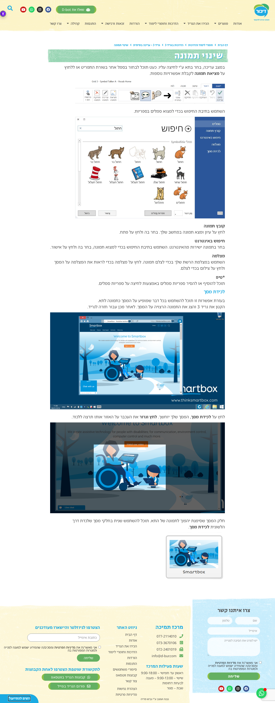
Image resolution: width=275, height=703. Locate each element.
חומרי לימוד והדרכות (200, 45)
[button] (11, 9)
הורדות (134, 23)
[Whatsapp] (32, 10)
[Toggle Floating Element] (261, 693)
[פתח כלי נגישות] (3, 14)
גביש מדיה (146, 699)
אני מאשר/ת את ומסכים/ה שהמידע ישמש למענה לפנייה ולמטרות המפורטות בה (233, 665)
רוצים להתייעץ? (19, 698)
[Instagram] (40, 10)
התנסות (90, 23)
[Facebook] (48, 10)
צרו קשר (56, 23)
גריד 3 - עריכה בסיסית (146, 45)
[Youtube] (23, 10)
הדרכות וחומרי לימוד (163, 23)
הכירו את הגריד (198, 23)
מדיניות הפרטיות (225, 663)
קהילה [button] (75, 23)
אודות (237, 23)
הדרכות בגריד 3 (174, 45)
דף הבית (223, 45)
